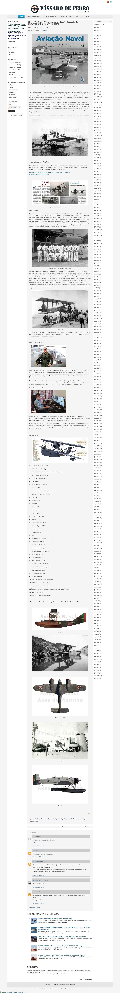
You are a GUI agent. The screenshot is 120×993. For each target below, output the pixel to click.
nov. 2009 (96, 562)
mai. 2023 (96, 132)
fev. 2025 (96, 74)
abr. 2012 (96, 481)
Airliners (11, 87)
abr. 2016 (96, 362)
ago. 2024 (96, 91)
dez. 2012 (96, 459)
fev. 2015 (96, 387)
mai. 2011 (96, 512)
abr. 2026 (96, 35)
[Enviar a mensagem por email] (31, 821)
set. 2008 (96, 601)
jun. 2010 (96, 542)
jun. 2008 (96, 609)
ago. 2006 (96, 670)
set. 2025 (96, 55)
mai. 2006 (96, 678)
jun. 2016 (96, 357)
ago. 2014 (96, 404)
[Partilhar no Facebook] (37, 821)
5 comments (44, 30)
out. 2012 (96, 465)
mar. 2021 (97, 204)
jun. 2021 (96, 196)
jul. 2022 (96, 160)
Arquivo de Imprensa (33, 16)
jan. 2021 (96, 210)
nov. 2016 (96, 346)
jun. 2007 (96, 642)
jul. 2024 (96, 94)
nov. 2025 (96, 49)
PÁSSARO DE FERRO (59, 984)
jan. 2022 (96, 177)
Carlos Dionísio (37, 850)
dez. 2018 (96, 279)
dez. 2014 (96, 393)
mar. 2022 (97, 171)
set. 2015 (96, 376)
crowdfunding (53, 819)
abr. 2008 (96, 614)
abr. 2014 (96, 415)
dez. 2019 (96, 246)
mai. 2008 (96, 612)
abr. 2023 (96, 135)
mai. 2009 (96, 578)
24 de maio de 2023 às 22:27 (38, 875)
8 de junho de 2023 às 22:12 (38, 903)
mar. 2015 (97, 385)
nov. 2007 (96, 628)
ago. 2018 (96, 290)
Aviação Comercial (50, 16)
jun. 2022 (96, 163)
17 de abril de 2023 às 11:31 (38, 845)
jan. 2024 (96, 110)
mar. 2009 (97, 584)
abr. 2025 (96, 69)
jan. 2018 (96, 310)
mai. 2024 (96, 99)
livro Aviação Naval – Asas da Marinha (67, 819)
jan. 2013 (96, 457)
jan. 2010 (96, 556)
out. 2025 (96, 52)
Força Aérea (12, 52)
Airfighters (11, 84)
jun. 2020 (96, 229)
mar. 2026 (97, 38)
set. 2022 (96, 155)
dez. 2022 (96, 146)
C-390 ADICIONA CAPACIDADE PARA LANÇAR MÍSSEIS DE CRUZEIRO (62, 937)
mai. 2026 (96, 33)
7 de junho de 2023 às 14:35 (38, 887)
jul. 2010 (96, 540)
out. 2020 (96, 218)
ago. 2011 (96, 504)
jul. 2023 (96, 127)
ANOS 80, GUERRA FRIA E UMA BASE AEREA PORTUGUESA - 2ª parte (61, 946)
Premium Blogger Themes (66, 988)
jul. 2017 (96, 326)
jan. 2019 (96, 276)
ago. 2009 (96, 570)
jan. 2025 (96, 77)
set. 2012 (96, 468)
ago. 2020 (96, 224)
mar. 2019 (97, 271)
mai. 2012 (96, 479)
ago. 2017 (96, 324)
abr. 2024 (96, 102)
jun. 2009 (96, 576)
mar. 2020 (97, 238)
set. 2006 (96, 667)
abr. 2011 (96, 515)
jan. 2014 (96, 423)
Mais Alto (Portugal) (14, 74)
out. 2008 (96, 598)
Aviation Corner (13, 89)
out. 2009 (96, 565)
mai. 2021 (96, 199)
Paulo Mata (36, 892)
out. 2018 (96, 285)
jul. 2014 (96, 407)
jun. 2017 (96, 329)
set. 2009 (96, 567)
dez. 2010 (96, 526)
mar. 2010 (97, 551)
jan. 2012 (96, 490)
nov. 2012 (96, 462)
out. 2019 (96, 252)
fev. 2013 (96, 454)
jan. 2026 (96, 44)
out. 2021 (96, 185)
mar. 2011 (96, 518)
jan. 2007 (96, 656)
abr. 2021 (96, 202)
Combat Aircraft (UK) (15, 70)
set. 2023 (96, 121)
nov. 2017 (96, 315)
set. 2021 (96, 188)
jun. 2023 (96, 130)
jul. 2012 (96, 473)
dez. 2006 (96, 659)
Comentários (13, 107)
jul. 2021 (96, 193)
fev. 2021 (96, 207)
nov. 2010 (96, 529)
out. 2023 (96, 119)
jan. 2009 (96, 590)
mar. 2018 (97, 304)
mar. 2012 (97, 484)
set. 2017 (96, 321)
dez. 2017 (96, 313)
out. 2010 (96, 531)
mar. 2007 (97, 651)
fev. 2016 (96, 368)
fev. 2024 (96, 108)
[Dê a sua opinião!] (33, 821)
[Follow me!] (111, 2)
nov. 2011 (96, 495)
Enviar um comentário (34, 907)
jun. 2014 (96, 409)
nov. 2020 (96, 216)
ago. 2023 (96, 124)
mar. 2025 (97, 71)
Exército (11, 50)
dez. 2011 (96, 493)
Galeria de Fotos (65, 16)
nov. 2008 (96, 595)
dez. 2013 (96, 426)
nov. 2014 (96, 396)
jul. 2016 (96, 354)
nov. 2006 (96, 662)
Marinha (11, 55)
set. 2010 (96, 534)
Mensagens (13, 104)
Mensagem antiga (88, 826)
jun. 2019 (96, 263)
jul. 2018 (96, 293)
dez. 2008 (96, 592)
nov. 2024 (96, 83)
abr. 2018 (96, 301)
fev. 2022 (96, 174)
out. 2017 (96, 318)
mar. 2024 (97, 105)
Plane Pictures (12, 97)
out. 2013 (96, 432)
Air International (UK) (15, 65)
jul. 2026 (96, 27)
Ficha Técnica (86, 16)
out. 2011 (96, 498)
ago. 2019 (96, 257)
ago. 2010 (96, 537)
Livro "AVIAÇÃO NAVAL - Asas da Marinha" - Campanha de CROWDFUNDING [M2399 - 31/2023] (53, 23)
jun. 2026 (96, 30)
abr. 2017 (96, 335)
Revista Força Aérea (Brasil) (16, 77)
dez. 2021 (96, 180)
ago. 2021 (96, 191)
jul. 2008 (96, 606)
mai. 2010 (96, 545)
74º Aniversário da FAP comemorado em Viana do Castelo (55, 918)
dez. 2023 (96, 113)
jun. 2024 (96, 96)
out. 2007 (96, 631)
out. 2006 (96, 664)
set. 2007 (96, 634)
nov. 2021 (96, 182)
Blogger (20, 115)
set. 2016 (96, 351)
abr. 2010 (96, 548)
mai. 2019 (96, 265)
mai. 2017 (96, 332)
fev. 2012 (96, 487)
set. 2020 (96, 221)
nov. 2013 (96, 429)
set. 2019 (96, 254)
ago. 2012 (96, 470)
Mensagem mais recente (33, 826)
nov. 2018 (96, 282)
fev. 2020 (96, 241)
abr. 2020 (96, 235)
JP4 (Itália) (12, 72)
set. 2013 (96, 434)
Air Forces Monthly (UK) (15, 62)
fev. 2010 (96, 554)
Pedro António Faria (38, 880)
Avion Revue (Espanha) (15, 67)
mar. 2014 (97, 418)
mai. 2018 (96, 299)
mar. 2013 (97, 451)
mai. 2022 (96, 166)
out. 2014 (96, 398)
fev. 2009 (96, 587)
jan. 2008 (96, 623)
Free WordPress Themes (45, 988)
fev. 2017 (96, 340)
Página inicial (61, 826)
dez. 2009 (96, 559)
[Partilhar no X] (35, 821)
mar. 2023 (97, 138)
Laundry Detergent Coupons (78, 988)
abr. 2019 (96, 268)
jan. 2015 (96, 390)
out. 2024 (96, 85)
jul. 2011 (96, 506)
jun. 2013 (96, 443)
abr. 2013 (96, 448)
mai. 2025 (96, 66)
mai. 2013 (96, 446)
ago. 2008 (96, 603)
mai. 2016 (96, 360)
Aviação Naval (40, 819)
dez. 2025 (96, 47)
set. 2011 (96, 501)
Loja (76, 16)
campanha (47, 819)
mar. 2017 (97, 337)
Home (21, 16)
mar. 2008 (97, 617)
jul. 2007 (96, 639)
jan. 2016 (96, 371)
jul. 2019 (96, 260)
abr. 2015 (96, 382)
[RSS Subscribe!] (108, 2)
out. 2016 (96, 348)
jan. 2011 (96, 523)
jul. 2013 (96, 440)
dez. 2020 (96, 213)
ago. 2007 (96, 637)
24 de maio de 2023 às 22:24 (38, 856)
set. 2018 (96, 288)
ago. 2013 (96, 437)
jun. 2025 (96, 63)
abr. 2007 (96, 648)
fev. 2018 (96, 307)
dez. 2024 (96, 80)
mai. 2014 (96, 412)
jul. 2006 (96, 673)
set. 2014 (96, 401)
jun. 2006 (96, 675)
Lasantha (59, 988)
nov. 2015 (96, 373)
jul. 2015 (96, 379)
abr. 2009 (96, 581)
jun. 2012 (96, 476)
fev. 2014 (96, 421)
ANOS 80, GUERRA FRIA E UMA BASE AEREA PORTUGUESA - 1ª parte (61, 955)
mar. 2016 (97, 365)
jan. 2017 (96, 343)
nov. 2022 (96, 149)
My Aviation (12, 94)
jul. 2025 (96, 60)
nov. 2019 (96, 249)
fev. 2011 (96, 520)
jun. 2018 (96, 296)
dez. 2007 (96, 626)
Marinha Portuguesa (82, 819)
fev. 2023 (96, 141)
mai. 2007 (96, 645)
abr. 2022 (96, 168)
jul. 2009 (96, 573)
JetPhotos (11, 92)
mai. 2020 (96, 232)
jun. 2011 (96, 509)
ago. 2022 (96, 157)
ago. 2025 (96, 58)
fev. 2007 (96, 653)
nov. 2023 (96, 116)
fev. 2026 (96, 41)
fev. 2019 (96, 274)
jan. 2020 (96, 243)
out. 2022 (96, 152)
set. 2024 (96, 88)
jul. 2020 (96, 227)
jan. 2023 (96, 143)
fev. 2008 (96, 620)
